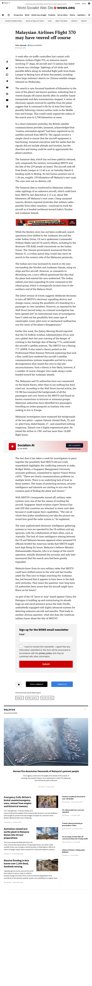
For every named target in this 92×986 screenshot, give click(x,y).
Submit (46, 664)
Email (21, 634)
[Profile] (89, 4)
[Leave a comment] (7, 100)
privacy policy (45, 653)
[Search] (89, 16)
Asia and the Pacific (10, 713)
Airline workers (32, 698)
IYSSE (50, 21)
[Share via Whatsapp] (7, 74)
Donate (84, 21)
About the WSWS (61, 21)
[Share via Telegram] (7, 81)
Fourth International (13, 21)
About (84, 3)
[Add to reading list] (7, 106)
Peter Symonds (20, 45)
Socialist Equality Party (35, 21)
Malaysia (19, 698)
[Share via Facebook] (7, 62)
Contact (77, 3)
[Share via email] (7, 87)
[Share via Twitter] (7, 68)
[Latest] (9, 16)
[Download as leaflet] (7, 94)
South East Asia (47, 698)
